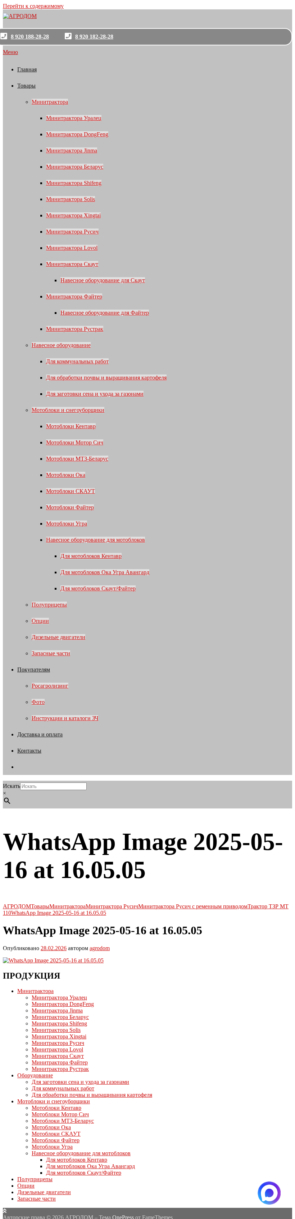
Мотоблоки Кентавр (71, 426)
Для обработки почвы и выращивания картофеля (106, 377)
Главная (27, 69)
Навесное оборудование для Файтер (104, 313)
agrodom (100, 948)
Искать (11, 786)
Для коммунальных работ (77, 361)
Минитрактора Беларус (74, 167)
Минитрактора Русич (72, 232)
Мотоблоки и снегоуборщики (68, 410)
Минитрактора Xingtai (73, 215)
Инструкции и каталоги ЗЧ (65, 718)
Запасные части (51, 653)
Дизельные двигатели (58, 637)
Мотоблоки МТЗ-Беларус (77, 459)
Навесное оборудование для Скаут (102, 280)
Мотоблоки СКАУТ (70, 491)
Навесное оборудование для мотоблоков (95, 540)
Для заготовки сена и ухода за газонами (95, 394)
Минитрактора (50, 102)
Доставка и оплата (40, 734)
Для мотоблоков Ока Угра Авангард (104, 572)
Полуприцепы (49, 605)
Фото (38, 702)
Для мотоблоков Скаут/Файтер (98, 588)
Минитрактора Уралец (73, 118)
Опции (40, 621)
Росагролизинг (50, 686)
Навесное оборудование (61, 345)
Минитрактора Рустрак (74, 329)
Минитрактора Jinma (71, 150)
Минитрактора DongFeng (77, 134)
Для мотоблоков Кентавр (91, 556)
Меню (10, 52)
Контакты (29, 751)
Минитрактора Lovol (71, 248)
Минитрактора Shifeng (73, 183)
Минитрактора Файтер (74, 296)
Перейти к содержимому (33, 6)
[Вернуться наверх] (4, 1211)
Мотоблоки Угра (66, 523)
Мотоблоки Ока (65, 475)
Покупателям (33, 669)
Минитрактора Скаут (72, 264)
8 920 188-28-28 (30, 37)
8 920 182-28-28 (94, 37)
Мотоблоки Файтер (70, 507)
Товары (26, 86)
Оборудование (35, 1075)
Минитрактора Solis (70, 199)
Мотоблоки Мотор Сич (74, 442)
